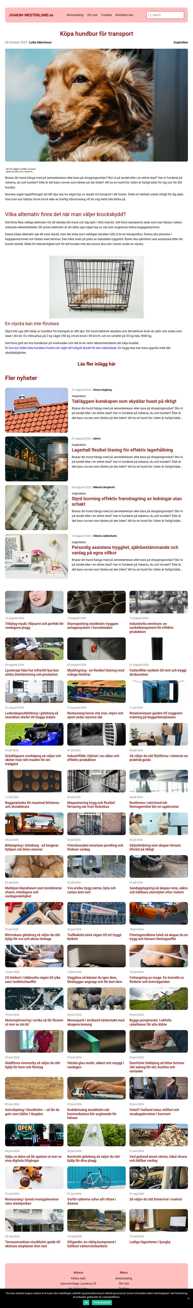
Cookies (106, 15)
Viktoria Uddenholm (105, 535)
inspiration (181, 42)
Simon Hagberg (102, 389)
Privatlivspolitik (102, 1302)
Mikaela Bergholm (104, 487)
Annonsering (75, 15)
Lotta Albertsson (40, 42)
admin (97, 438)
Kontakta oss (124, 15)
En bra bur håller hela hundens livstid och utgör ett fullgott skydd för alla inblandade (60, 348)
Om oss (92, 15)
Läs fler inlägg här (97, 364)
